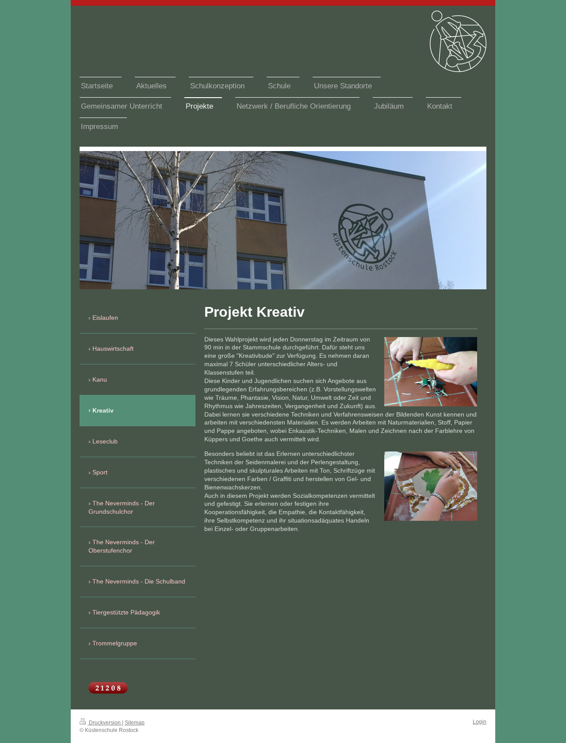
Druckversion (105, 723)
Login (479, 722)
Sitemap (135, 723)
